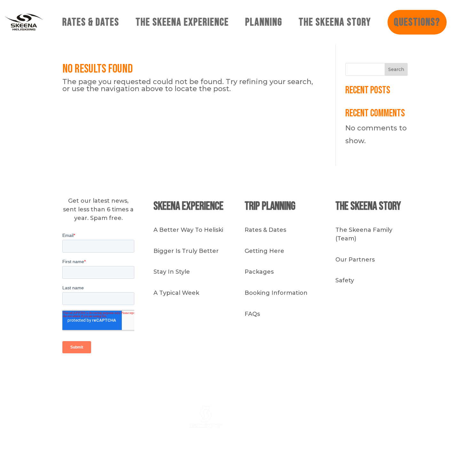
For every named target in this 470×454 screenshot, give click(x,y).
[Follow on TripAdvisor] (345, 372)
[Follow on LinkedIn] (332, 372)
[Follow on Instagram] (307, 372)
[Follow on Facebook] (320, 372)
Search (396, 69)
